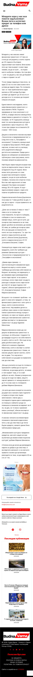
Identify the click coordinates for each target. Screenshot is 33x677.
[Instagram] (13, 650)
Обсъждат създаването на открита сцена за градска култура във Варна (16, 569)
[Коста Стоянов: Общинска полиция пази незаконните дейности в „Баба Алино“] (17, 579)
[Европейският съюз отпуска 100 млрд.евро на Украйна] (17, 597)
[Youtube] (19, 650)
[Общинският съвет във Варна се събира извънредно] (17, 547)
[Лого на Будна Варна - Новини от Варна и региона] (16, 4)
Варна (3, 31)
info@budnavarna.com (8, 504)
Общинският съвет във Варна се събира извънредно (16, 553)
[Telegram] (13, 530)
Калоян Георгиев (8, 28)
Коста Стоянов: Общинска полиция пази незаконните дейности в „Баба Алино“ (16, 586)
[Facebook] (10, 650)
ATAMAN (21, 669)
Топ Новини (8, 31)
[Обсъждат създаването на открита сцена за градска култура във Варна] (17, 563)
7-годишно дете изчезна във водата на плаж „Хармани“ (16, 619)
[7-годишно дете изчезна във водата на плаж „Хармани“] (17, 613)
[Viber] (20, 530)
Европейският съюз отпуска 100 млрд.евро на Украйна (16, 603)
